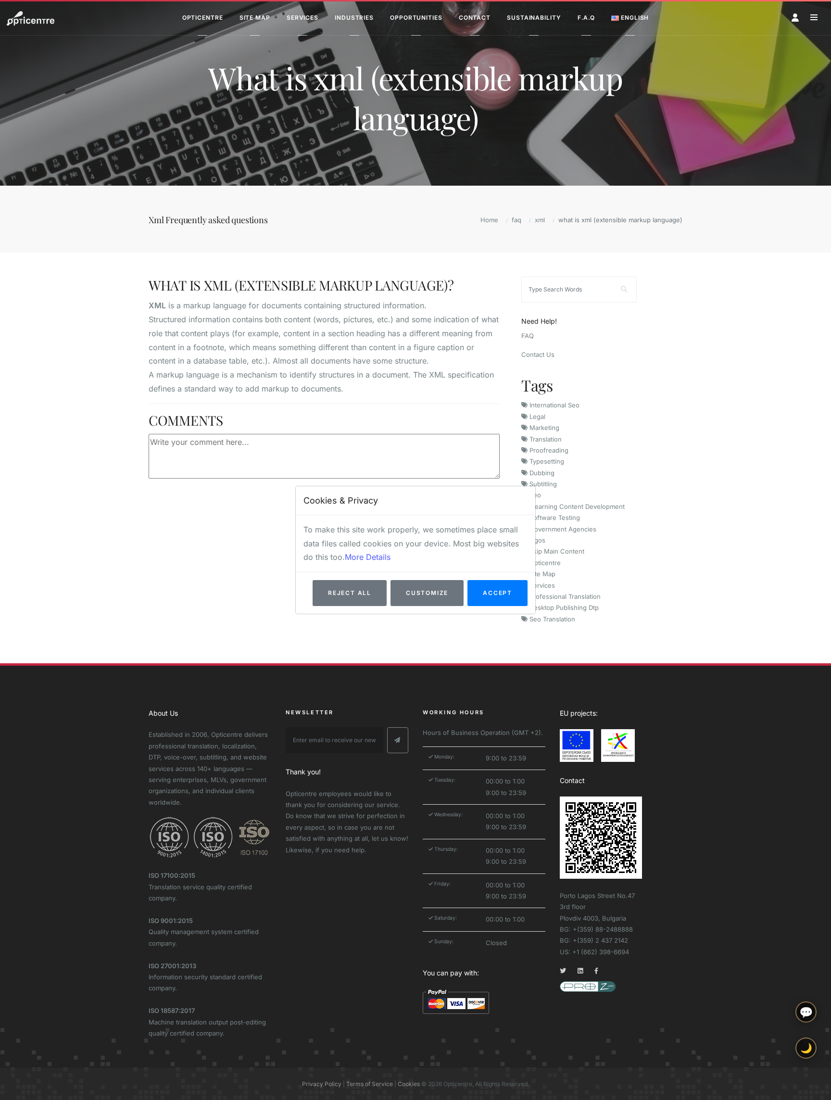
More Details (367, 557)
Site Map (541, 574)
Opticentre (544, 563)
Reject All (349, 592)
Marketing (543, 427)
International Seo (553, 405)
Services (541, 585)
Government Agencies (562, 529)
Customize (427, 592)
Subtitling (542, 484)
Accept (497, 592)
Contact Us (537, 354)
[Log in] (795, 17)
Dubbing (541, 473)
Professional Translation (564, 596)
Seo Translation (551, 619)
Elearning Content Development (576, 506)
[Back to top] (806, 1084)
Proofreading (548, 450)
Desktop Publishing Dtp (563, 607)
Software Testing (554, 517)
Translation (545, 439)
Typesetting (546, 461)
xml (540, 220)
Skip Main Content (556, 551)
